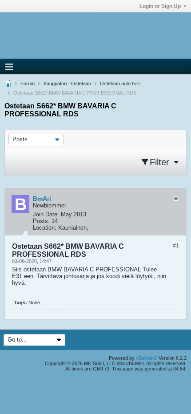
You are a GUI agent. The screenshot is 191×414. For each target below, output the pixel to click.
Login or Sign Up (160, 6)
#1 (176, 246)
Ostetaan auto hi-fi (119, 83)
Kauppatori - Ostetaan (67, 83)
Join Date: (46, 214)
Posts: (41, 221)
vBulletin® (146, 358)
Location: (44, 227)
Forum (27, 83)
